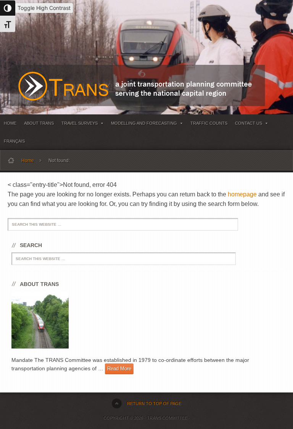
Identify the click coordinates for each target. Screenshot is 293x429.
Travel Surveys (78, 124)
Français (14, 141)
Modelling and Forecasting (142, 124)
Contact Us (246, 124)
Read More (119, 368)
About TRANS (39, 123)
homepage (242, 194)
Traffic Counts (208, 123)
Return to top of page (154, 403)
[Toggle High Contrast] (7, 8)
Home (10, 123)
